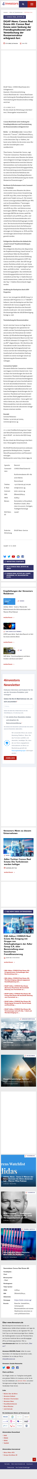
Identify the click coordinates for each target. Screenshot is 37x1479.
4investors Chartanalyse (11, 1399)
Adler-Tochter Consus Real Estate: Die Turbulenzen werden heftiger (17, 862)
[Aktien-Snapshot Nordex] (5, 1425)
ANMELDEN (10, 758)
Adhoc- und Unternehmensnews (16, 12)
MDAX (6, 1438)
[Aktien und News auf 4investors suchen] (23, 4)
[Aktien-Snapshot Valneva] (19, 1425)
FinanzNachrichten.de (10, 1404)
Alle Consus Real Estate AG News (18, 567)
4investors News (9, 1401)
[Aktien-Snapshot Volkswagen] (27, 1425)
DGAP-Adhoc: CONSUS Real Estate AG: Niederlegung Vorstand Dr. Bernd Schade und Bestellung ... (18, 1003)
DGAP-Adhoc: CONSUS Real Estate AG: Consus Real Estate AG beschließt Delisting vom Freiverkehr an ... (18, 995)
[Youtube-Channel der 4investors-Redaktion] (13, 557)
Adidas (22, 601)
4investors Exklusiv (9, 1396)
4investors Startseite (15, 561)
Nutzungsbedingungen (19, 750)
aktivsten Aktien (22, 1381)
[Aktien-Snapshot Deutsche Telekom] (12, 1421)
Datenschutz (10, 1467)
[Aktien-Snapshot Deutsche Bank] (5, 1421)
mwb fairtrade (8, 1409)
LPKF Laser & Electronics (13, 631)
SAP (21, 650)
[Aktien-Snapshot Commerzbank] (27, 1416)
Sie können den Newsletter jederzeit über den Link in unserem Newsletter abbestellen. (18, 728)
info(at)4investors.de (8, 1359)
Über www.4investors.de (18, 1464)
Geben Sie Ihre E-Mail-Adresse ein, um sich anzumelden (18, 700)
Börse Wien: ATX (9, 1452)
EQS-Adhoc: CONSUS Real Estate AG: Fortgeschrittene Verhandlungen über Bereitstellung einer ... (17, 972)
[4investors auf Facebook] (23, 556)
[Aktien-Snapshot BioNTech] (19, 1416)
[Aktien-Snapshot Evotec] (19, 1421)
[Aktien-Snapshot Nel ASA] (27, 1421)
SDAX (6, 1440)
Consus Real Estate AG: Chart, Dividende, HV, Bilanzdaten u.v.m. (19, 575)
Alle (32, 4)
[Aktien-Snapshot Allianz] (5, 1416)
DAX (5, 1435)
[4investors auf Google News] (18, 556)
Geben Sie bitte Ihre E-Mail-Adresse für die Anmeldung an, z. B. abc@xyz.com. (16, 712)
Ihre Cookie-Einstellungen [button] (23, 1467)
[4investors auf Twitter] (9, 556)
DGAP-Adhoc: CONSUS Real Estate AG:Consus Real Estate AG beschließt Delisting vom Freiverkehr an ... (17, 987)
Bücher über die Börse (10, 1394)
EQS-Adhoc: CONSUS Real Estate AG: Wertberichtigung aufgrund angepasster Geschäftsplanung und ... (17, 980)
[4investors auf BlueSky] (4, 556)
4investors (5, 12)
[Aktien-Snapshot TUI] (12, 1425)
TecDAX (6, 1443)
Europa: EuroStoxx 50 (10, 1455)
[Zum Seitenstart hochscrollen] (34, 1459)
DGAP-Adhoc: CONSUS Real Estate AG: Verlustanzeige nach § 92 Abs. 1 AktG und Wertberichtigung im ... (18, 1011)
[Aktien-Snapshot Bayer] (12, 1416)
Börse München (8, 1406)
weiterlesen (7, 617)
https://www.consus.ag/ (22, 1300)
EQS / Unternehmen (15, 958)
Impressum (29, 1464)
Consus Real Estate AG (16, 17)
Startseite (7, 1464)
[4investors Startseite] (10, 4)
